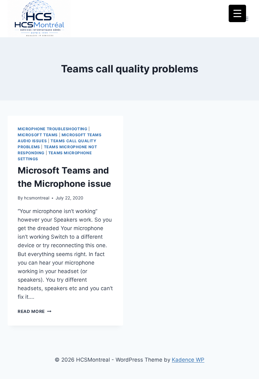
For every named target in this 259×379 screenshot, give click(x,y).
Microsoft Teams (38, 134)
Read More (34, 311)
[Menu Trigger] (237, 13)
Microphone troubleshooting (52, 128)
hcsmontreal (36, 197)
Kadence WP (188, 360)
